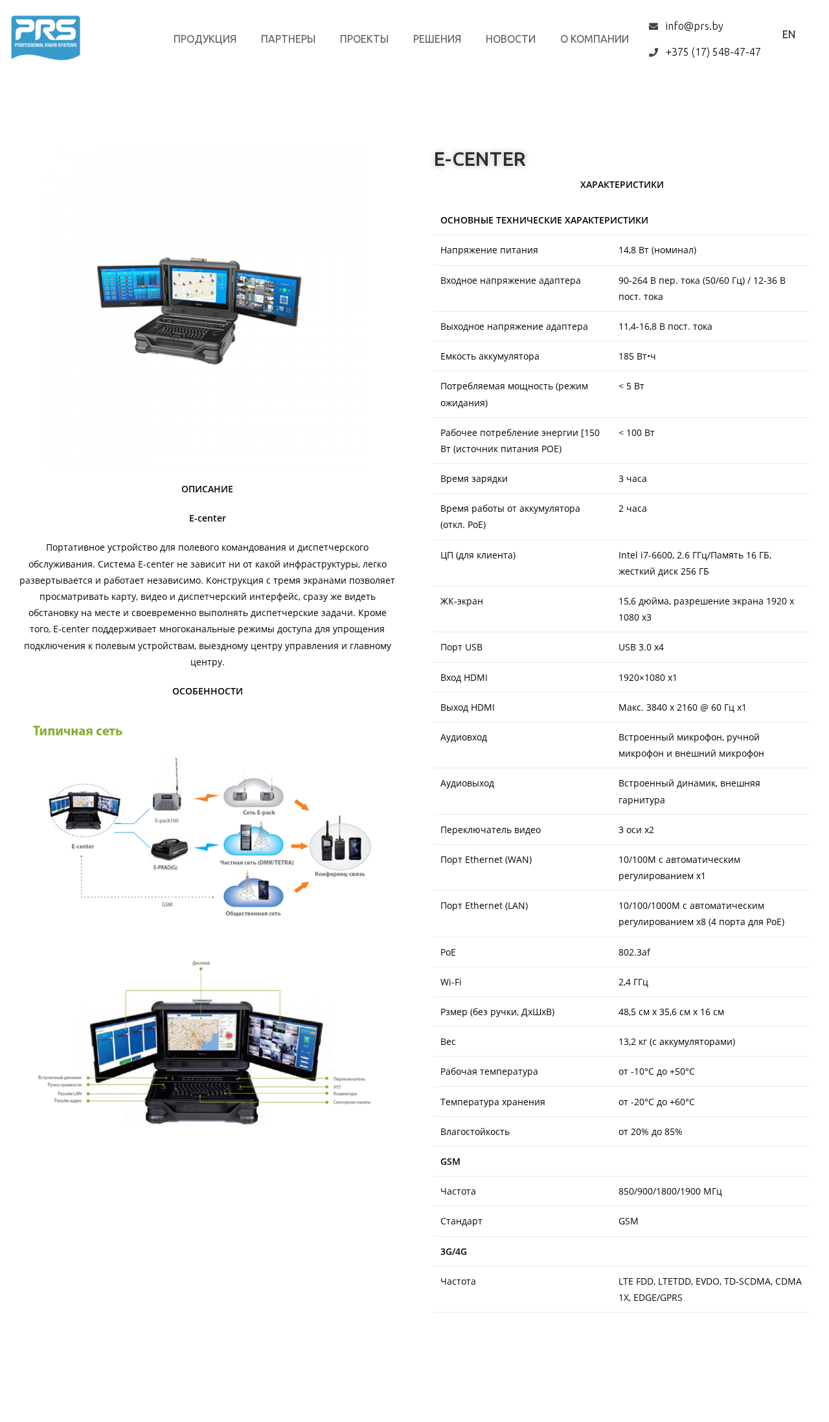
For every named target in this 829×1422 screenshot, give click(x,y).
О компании (594, 39)
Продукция (205, 39)
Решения (437, 39)
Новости (511, 39)
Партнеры (288, 39)
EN (788, 34)
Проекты (364, 39)
